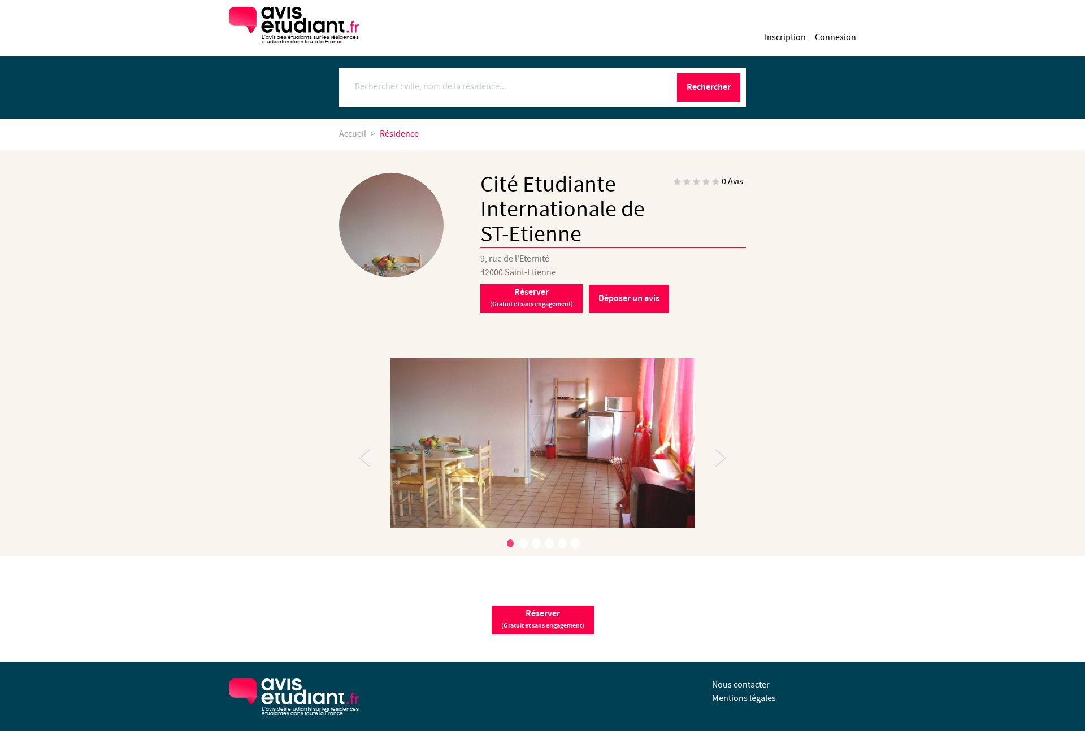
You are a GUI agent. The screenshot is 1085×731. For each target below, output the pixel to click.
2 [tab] (523, 543)
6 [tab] (575, 543)
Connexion (835, 37)
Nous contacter (741, 685)
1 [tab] (510, 543)
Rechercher (709, 87)
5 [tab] (562, 543)
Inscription (785, 37)
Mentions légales (744, 698)
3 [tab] (536, 543)
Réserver (531, 297)
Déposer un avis (628, 298)
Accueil (352, 134)
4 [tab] (549, 543)
